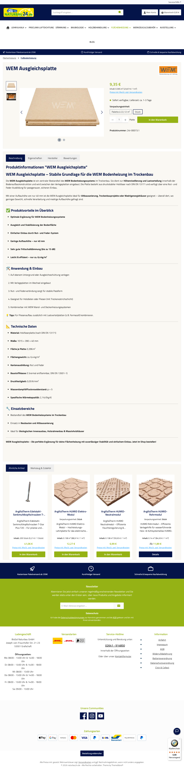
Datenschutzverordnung (162, 663)
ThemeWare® (117, 765)
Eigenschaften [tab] (35, 158)
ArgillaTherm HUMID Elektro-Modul (70, 513)
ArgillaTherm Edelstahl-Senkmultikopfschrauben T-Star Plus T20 (28, 513)
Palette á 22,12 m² (121, 112)
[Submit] (119, 606)
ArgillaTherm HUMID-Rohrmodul (155, 513)
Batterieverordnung (162, 658)
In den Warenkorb (158, 119)
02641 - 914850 (115, 645)
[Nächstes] (102, 112)
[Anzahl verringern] (113, 120)
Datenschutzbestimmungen (73, 617)
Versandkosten (84, 762)
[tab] (15, 158)
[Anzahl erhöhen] (125, 120)
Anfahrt (162, 640)
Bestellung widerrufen (92, 753)
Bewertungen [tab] (70, 158)
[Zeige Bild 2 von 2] (64, 140)
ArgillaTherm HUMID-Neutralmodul (113, 513)
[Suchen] (120, 12)
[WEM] (168, 70)
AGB (115, 617)
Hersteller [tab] (53, 158)
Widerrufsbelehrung (162, 653)
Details (155, 554)
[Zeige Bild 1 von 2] (59, 140)
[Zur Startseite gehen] (18, 12)
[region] (55, 112)
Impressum (162, 644)
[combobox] (84, 12)
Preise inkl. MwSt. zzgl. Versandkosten (126, 92)
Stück (138, 112)
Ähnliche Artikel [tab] (17, 468)
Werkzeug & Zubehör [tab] (40, 468)
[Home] (8, 27)
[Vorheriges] (22, 112)
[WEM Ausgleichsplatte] (62, 112)
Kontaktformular (123, 656)
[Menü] (179, 739)
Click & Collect (162, 667)
